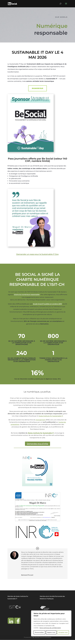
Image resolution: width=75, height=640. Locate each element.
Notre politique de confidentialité (50, 628)
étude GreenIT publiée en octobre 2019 (47, 304)
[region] (51, 623)
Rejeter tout (51, 632)
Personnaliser (39, 632)
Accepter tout (63, 632)
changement (40, 420)
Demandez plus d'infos (37, 444)
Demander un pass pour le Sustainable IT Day (37, 254)
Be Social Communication (41, 637)
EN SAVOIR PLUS (37, 88)
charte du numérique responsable (27, 294)
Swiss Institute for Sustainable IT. (51, 416)
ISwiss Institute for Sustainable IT (41, 433)
